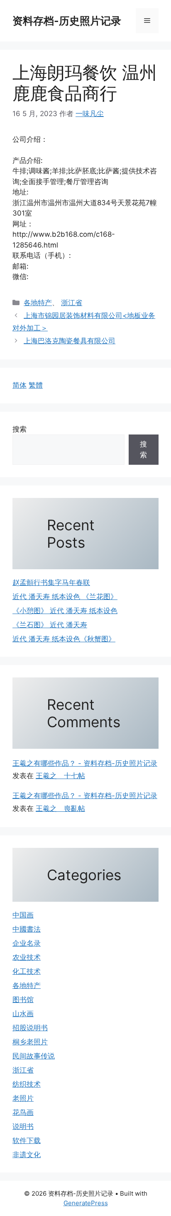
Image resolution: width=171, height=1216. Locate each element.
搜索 (19, 429)
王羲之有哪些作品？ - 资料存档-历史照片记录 (84, 763)
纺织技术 (26, 1084)
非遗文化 (26, 1154)
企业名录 (26, 943)
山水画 (23, 1014)
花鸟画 (23, 1112)
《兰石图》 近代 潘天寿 (49, 625)
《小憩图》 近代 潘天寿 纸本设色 (64, 611)
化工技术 (26, 971)
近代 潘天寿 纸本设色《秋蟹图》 (63, 639)
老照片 (23, 1098)
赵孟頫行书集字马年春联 (51, 582)
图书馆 (23, 999)
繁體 (36, 385)
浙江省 (71, 303)
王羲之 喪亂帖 (60, 808)
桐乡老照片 (30, 1042)
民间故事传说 (33, 1056)
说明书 (23, 1126)
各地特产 (38, 303)
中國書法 (26, 929)
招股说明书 (30, 1028)
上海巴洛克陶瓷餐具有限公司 (69, 341)
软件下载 (26, 1140)
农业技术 (26, 957)
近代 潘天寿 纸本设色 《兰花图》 (64, 596)
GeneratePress (86, 1203)
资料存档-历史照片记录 (66, 21)
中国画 (23, 915)
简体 (19, 385)
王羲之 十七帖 (60, 776)
